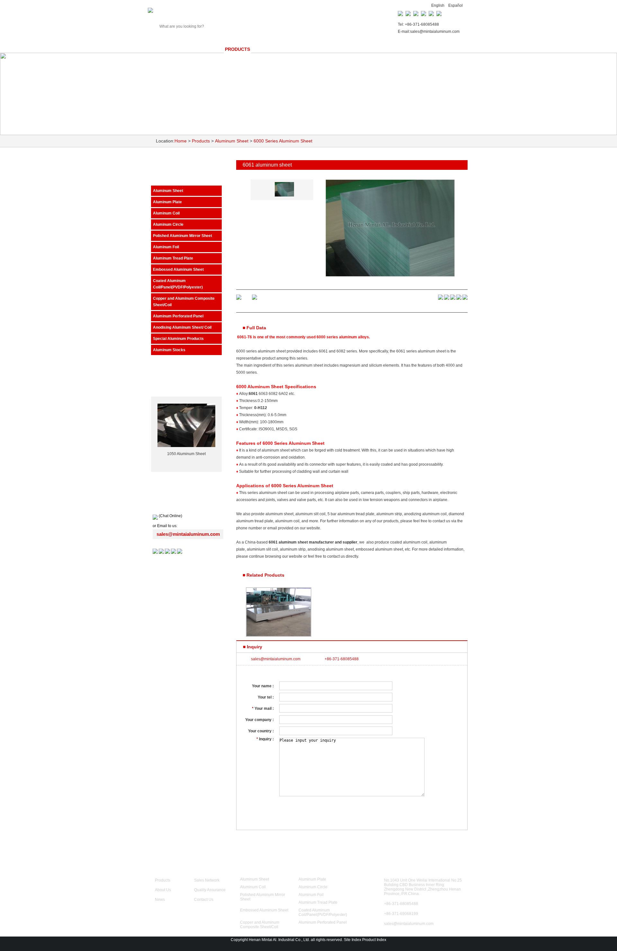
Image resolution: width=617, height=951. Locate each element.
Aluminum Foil (166, 247)
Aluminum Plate (167, 202)
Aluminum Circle (168, 224)
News (272, 49)
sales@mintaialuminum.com (188, 534)
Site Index (352, 939)
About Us (163, 890)
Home (162, 49)
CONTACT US (403, 864)
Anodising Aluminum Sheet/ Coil (182, 327)
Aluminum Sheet (231, 140)
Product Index (374, 939)
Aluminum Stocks (169, 350)
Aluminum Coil (166, 213)
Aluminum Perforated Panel (178, 316)
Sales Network (315, 49)
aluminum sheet (309, 365)
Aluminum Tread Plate (173, 258)
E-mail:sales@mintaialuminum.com (429, 31)
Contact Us (430, 49)
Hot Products (187, 383)
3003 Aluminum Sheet (186, 454)
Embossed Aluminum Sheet (178, 269)
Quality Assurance (375, 49)
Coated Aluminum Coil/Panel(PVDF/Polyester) (178, 284)
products (177, 173)
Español (455, 5)
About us (197, 49)
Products (237, 49)
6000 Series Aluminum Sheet (283, 140)
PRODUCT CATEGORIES (280, 864)
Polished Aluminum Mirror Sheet (182, 235)
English (437, 5)
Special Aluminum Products (178, 338)
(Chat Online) (170, 516)
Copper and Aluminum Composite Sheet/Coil (184, 301)
